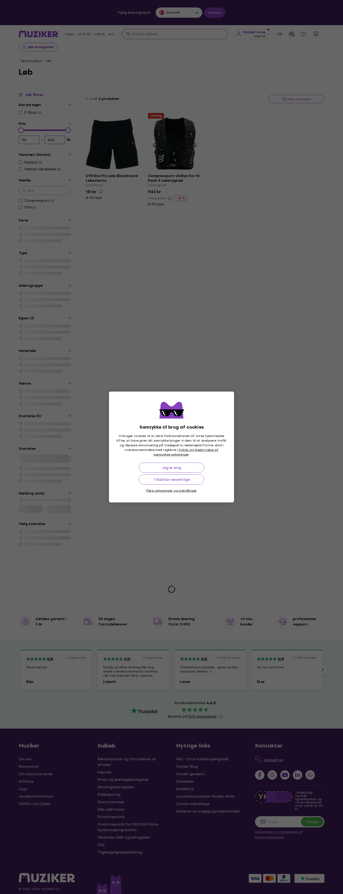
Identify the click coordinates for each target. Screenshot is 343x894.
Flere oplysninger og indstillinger (171, 490)
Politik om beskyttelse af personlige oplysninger (186, 452)
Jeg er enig (171, 468)
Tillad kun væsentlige (172, 479)
